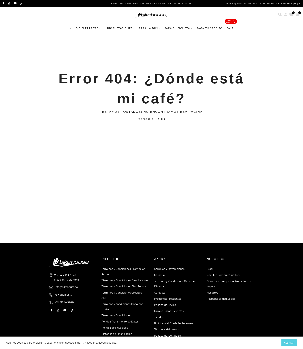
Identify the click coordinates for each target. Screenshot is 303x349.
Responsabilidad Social (221, 298)
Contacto (160, 292)
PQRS (297, 3)
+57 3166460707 (64, 302)
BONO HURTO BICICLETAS (251, 3)
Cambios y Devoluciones (169, 269)
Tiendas (158, 317)
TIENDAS (230, 3)
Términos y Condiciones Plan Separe (124, 286)
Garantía (159, 275)
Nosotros (212, 292)
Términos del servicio (167, 329)
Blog (210, 269)
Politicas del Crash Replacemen (173, 323)
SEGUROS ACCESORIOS (280, 3)
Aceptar (289, 342)
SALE (230, 26)
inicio (160, 118)
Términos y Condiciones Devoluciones (125, 280)
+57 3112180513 (63, 294)
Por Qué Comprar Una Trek (223, 275)
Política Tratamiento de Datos (120, 321)
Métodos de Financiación (117, 333)
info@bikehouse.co (66, 287)
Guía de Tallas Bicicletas (169, 311)
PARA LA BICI (148, 28)
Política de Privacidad (115, 327)
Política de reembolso (167, 335)
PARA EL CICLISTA (177, 28)
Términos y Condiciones (116, 315)
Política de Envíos (165, 305)
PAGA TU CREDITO (210, 28)
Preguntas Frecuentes (167, 298)
